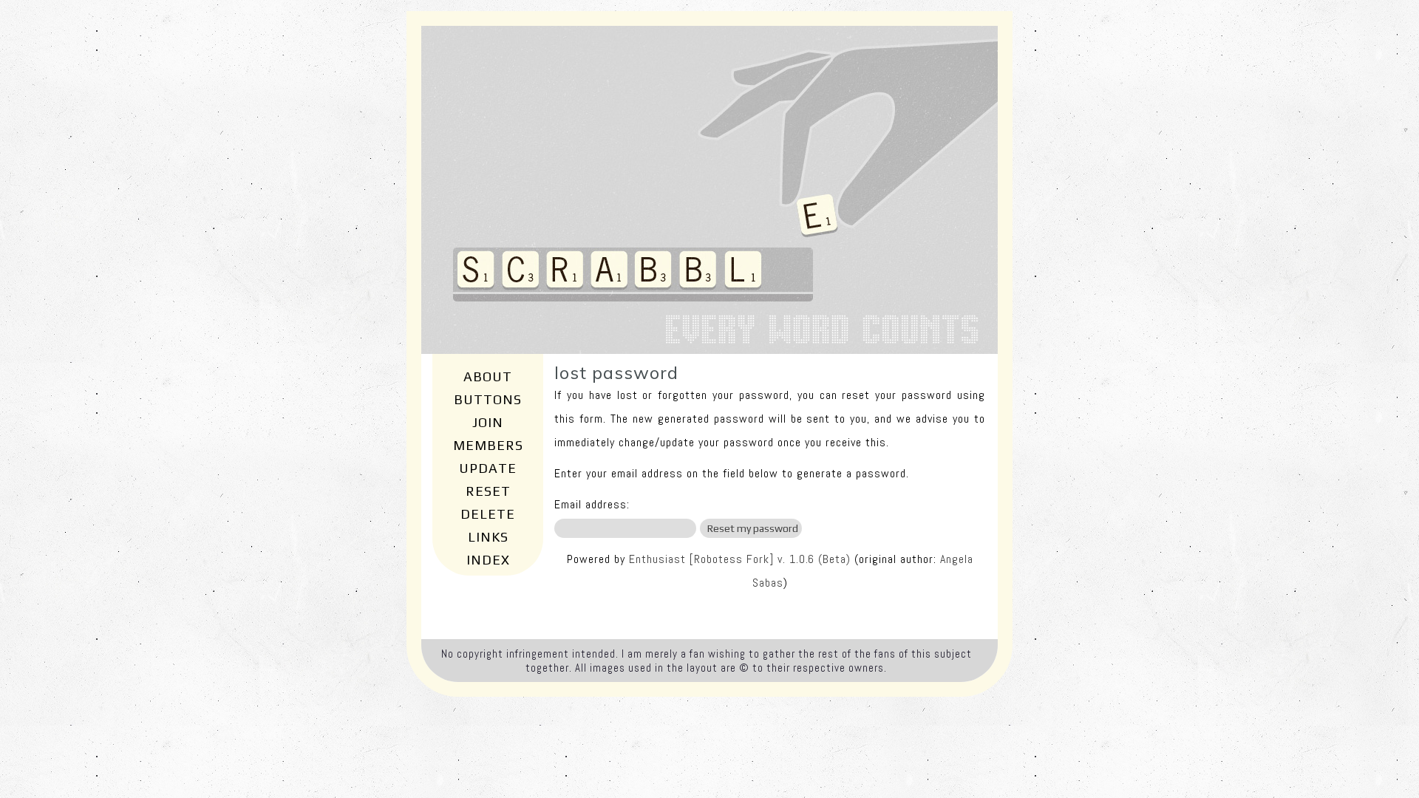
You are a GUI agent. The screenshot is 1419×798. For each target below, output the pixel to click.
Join (487, 422)
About (487, 376)
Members (488, 445)
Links (488, 537)
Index (488, 559)
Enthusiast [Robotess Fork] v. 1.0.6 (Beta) (740, 559)
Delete (487, 514)
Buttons (488, 399)
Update (488, 468)
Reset (488, 491)
